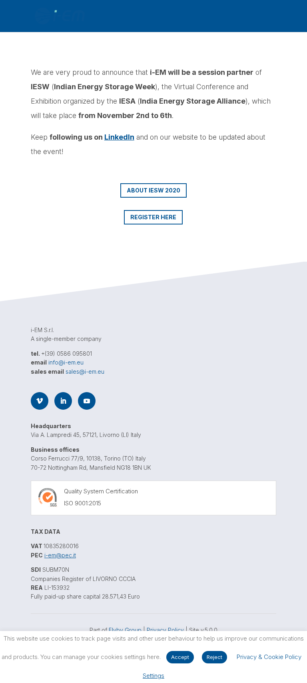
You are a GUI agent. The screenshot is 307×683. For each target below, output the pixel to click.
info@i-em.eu (66, 362)
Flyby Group (125, 630)
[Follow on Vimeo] (39, 401)
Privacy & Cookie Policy (269, 657)
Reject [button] (214, 657)
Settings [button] (153, 675)
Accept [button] (180, 657)
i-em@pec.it (60, 555)
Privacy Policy (165, 630)
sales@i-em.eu (85, 371)
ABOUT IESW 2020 (153, 190)
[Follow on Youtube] (87, 401)
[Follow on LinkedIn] (63, 401)
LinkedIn (119, 137)
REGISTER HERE (153, 217)
